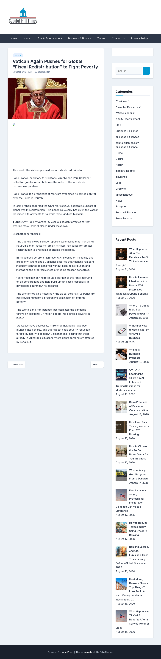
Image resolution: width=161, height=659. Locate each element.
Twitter (101, 38)
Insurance (121, 176)
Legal (119, 182)
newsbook (90, 652)
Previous (16, 364)
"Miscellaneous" (125, 113)
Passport (121, 206)
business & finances (127, 136)
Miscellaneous (124, 194)
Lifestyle (121, 188)
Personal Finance (126, 212)
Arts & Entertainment (50, 38)
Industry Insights (125, 170)
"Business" (122, 101)
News (14, 38)
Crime (119, 153)
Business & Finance (79, 38)
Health (27, 38)
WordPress (68, 652)
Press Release (124, 218)
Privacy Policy (139, 38)
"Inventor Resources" (128, 107)
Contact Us (118, 38)
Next (97, 364)
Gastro (119, 158)
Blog (118, 125)
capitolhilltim (44, 72)
